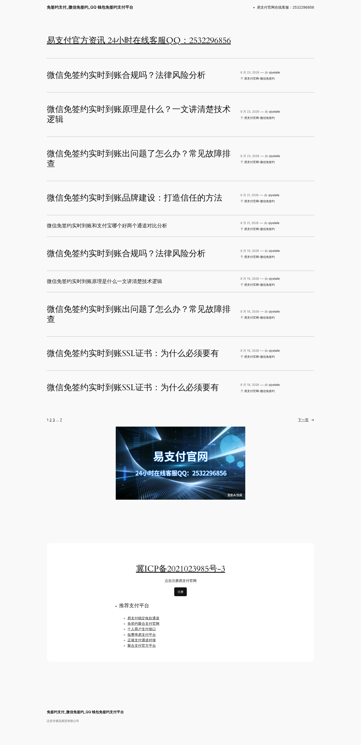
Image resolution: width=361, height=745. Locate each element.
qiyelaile (274, 72)
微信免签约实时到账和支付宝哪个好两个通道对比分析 (107, 226)
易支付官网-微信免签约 (259, 78)
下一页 (306, 420)
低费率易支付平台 (141, 635)
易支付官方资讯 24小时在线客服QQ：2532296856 (139, 40)
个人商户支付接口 (141, 629)
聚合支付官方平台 (141, 645)
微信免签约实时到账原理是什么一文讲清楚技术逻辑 (104, 281)
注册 (180, 591)
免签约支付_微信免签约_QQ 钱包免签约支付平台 (90, 7)
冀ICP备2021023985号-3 (180, 569)
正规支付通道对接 (141, 640)
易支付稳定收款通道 (143, 618)
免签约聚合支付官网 (143, 623)
